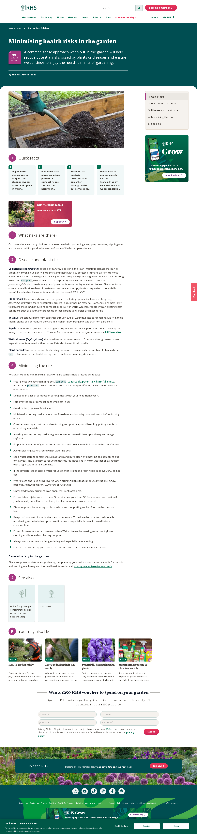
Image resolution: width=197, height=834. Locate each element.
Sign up (151, 731)
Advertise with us (138, 803)
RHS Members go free (50, 204)
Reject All (146, 826)
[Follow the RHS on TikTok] (94, 791)
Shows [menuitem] (60, 17)
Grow (172, 151)
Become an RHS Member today (98, 766)
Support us (23, 803)
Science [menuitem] (97, 17)
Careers (111, 803)
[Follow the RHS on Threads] (103, 791)
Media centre (152, 803)
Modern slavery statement (95, 803)
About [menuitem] (154, 17)
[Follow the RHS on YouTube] (84, 791)
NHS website (113, 332)
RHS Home (15, 28)
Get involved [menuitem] (29, 17)
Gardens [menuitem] (73, 17)
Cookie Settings (121, 826)
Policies (79, 803)
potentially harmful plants (98, 381)
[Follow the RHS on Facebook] (112, 791)
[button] (194, 292)
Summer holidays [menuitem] (125, 17)
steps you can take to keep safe (93, 566)
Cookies (52, 803)
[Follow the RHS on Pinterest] (121, 791)
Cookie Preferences (66, 803)
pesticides (33, 385)
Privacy (44, 803)
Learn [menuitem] (85, 17)
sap (11, 354)
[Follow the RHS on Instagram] (75, 791)
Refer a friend (122, 803)
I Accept (176, 826)
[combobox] (118, 8)
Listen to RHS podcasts (169, 803)
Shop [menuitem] (108, 17)
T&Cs (108, 729)
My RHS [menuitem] (167, 17)
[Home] (28, 8)
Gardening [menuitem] (46, 17)
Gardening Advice (38, 28)
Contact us (34, 803)
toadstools (74, 381)
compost (26, 280)
